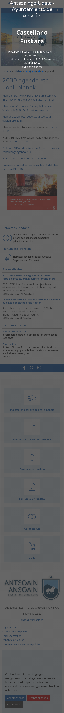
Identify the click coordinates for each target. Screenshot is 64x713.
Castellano (32, 32)
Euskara (32, 41)
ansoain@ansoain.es (32, 71)
